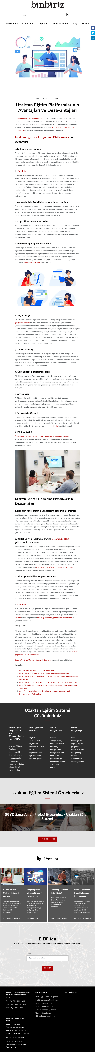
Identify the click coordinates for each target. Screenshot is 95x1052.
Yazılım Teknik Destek (44, 1007)
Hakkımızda (12, 23)
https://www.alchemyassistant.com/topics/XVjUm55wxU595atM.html (48, 682)
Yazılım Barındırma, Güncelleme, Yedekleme (45, 1014)
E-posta (29, 953)
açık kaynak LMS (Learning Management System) (55, 567)
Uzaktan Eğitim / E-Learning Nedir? (29, 119)
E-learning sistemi (60, 539)
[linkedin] (59, 14)
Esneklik (21, 171)
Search (24, 14)
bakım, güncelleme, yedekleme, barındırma (54, 618)
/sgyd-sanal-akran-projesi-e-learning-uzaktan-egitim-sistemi (47, 817)
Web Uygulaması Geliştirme (46, 997)
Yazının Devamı (10, 919)
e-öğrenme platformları (33, 263)
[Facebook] (93, 28)
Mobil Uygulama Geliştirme (46, 1000)
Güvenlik (21, 605)
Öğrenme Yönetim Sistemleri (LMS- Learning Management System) (42, 436)
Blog (75, 23)
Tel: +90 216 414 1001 (15, 1001)
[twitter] (38, 14)
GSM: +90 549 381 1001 (16, 1004)
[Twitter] (93, 33)
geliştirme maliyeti (22, 323)
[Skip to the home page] (47, 4)
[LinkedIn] (93, 38)
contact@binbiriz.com (14, 1008)
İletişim (85, 23)
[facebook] (31, 14)
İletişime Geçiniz (47, 839)
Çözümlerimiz (29, 23)
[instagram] (52, 14)
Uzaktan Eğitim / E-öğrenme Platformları (42, 137)
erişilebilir (54, 426)
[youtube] (45, 14)
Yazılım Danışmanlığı (43, 1003)
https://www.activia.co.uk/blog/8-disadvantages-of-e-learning (44, 673)
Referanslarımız (60, 23)
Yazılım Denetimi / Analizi (45, 1010)
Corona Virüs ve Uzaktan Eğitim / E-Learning (33, 660)
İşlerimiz (44, 23)
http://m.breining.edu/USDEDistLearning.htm (37, 670)
